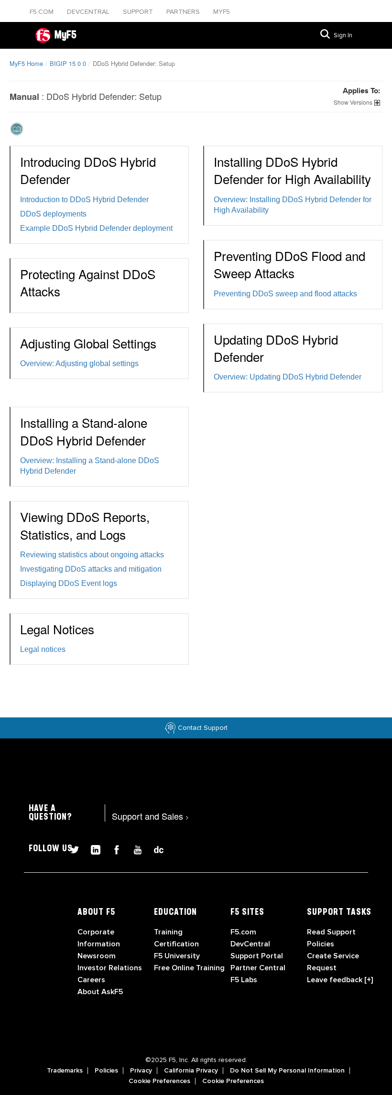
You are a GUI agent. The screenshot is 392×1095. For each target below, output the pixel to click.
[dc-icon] (153, 848)
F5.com (42, 12)
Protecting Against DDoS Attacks (87, 282)
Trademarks (65, 1070)
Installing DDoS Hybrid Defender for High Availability (292, 169)
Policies (106, 1070)
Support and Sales (150, 816)
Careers (91, 980)
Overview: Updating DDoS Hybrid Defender (287, 377)
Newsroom (96, 956)
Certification (176, 944)
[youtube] (133, 848)
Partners (184, 12)
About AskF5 (100, 992)
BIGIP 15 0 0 (68, 63)
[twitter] (70, 848)
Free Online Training (189, 968)
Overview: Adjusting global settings (79, 363)
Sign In (343, 35)
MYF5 (221, 12)
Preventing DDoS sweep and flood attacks (285, 294)
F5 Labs (243, 980)
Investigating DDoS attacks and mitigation (91, 569)
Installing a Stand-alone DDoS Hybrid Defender (83, 430)
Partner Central (257, 968)
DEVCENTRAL (89, 12)
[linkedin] (91, 848)
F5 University (177, 956)
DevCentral (250, 944)
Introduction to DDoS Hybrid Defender (84, 199)
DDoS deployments (53, 214)
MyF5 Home (26, 63)
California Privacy (191, 1070)
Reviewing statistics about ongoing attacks (92, 555)
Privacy (141, 1070)
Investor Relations (109, 968)
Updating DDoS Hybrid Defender (276, 347)
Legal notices (42, 649)
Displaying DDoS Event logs (68, 583)
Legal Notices (57, 629)
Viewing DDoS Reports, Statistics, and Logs (85, 525)
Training (168, 932)
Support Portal (256, 956)
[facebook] (112, 848)
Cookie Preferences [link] (159, 1081)
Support (139, 12)
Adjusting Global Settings (88, 343)
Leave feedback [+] (340, 980)
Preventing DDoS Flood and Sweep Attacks (289, 264)
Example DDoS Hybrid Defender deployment (96, 228)
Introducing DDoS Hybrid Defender (88, 169)
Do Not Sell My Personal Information (287, 1070)
